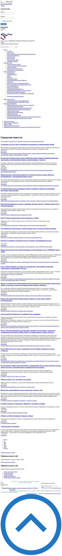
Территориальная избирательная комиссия (18, 109)
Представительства (9, 99)
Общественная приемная (14, 115)
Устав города (10, 52)
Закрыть (3, 28)
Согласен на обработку (52, 488)
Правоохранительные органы (15, 70)
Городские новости (9, 121)
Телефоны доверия (12, 61)
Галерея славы (11, 57)
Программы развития (13, 55)
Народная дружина (12, 114)
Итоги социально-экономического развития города (21, 54)
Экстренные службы (12, 60)
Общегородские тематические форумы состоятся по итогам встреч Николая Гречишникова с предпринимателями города (27, 175)
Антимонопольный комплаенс (15, 96)
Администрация (8, 474)
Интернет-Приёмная (6, 31)
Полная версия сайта (6, 4)
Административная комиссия (15, 89)
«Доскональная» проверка (10, 426)
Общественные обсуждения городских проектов (20, 105)
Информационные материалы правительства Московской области (22, 127)
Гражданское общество (10, 103)
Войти (3, 5)
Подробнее (4, 152)
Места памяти (11, 58)
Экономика (10, 81)
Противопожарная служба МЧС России (18, 102)
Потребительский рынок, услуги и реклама (19, 90)
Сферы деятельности (9, 71)
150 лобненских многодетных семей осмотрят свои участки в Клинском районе (28, 228)
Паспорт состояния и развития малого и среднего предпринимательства (26, 240)
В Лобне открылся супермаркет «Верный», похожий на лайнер (23, 404)
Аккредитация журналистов (11, 125)
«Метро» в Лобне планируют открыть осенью (17, 416)
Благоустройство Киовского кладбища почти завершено (20, 314)
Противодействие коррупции (15, 106)
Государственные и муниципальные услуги (19, 84)
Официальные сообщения (11, 122)
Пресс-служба (8, 124)
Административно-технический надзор (18, 100)
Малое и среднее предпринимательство (18, 83)
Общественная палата (13, 111)
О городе (9, 51)
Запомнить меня (7, 21)
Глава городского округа (14, 64)
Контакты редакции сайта (31, 493)
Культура (9, 77)
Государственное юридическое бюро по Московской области (24, 116)
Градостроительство (12, 86)
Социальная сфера (12, 79)
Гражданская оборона (13, 87)
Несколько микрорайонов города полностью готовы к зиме (22, 390)
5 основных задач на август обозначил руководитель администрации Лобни (27, 144)
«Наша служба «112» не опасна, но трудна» (16, 379)
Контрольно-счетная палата (14, 68)
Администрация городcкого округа (17, 65)
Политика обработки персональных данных (19, 118)
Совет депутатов (11, 67)
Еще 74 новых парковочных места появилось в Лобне (20, 218)
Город (5, 49)
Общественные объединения (15, 112)
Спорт (9, 76)
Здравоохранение (12, 74)
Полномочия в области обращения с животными (20, 93)
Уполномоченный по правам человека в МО (19, 108)
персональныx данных (56, 488)
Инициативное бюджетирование (16, 92)
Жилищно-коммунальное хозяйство (17, 80)
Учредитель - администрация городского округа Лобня (49, 493)
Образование (10, 73)
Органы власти (8, 63)
